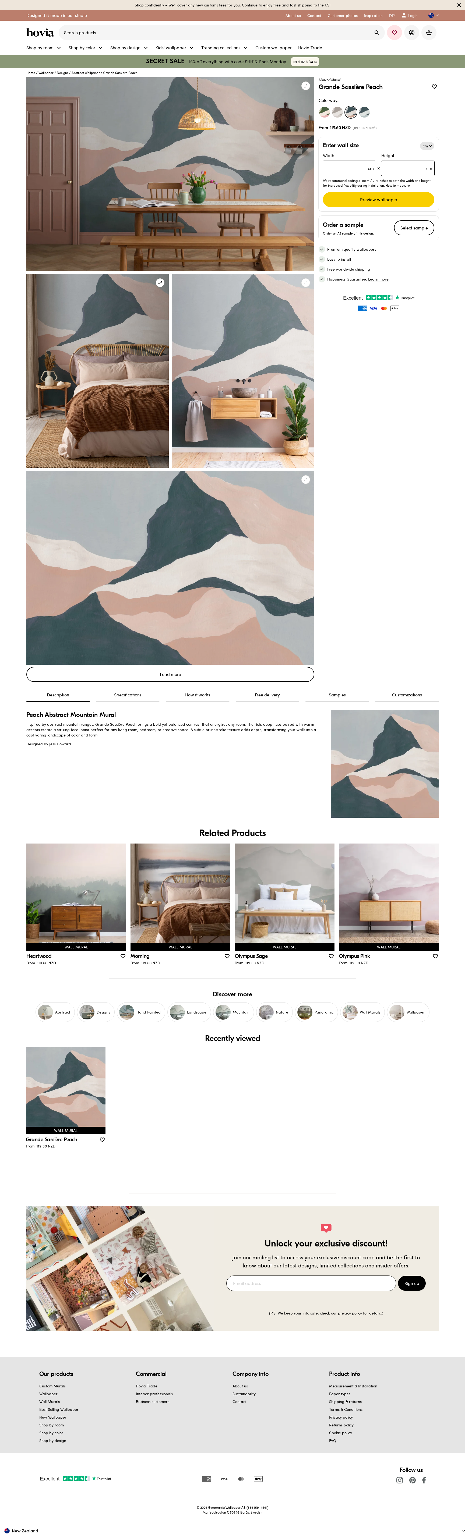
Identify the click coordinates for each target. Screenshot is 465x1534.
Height (406, 162)
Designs (62, 72)
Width (348, 162)
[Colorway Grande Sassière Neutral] (337, 112)
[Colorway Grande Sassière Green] (324, 112)
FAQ (332, 1440)
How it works (197, 694)
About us (240, 1385)
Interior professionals (154, 1393)
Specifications (128, 694)
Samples (337, 694)
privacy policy (350, 1313)
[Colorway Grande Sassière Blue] (364, 112)
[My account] (411, 32)
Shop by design (52, 1440)
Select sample (414, 228)
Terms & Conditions (345, 1409)
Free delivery (267, 694)
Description (58, 694)
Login (413, 15)
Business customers (152, 1401)
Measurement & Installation (353, 1385)
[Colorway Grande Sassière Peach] (350, 112)
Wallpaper (46, 72)
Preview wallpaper (378, 199)
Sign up (411, 1283)
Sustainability (244, 1393)
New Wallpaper (52, 1417)
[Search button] (376, 32)
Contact (239, 1401)
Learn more (378, 279)
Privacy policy (341, 1417)
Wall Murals (49, 1401)
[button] (431, 15)
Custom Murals (52, 1385)
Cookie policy (340, 1432)
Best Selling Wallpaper (59, 1409)
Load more (170, 674)
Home (30, 72)
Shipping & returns (345, 1401)
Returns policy (341, 1424)
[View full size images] (305, 86)
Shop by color (51, 1432)
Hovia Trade (146, 1385)
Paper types (339, 1393)
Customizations (407, 694)
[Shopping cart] (428, 32)
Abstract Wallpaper (86, 72)
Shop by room (51, 1424)
